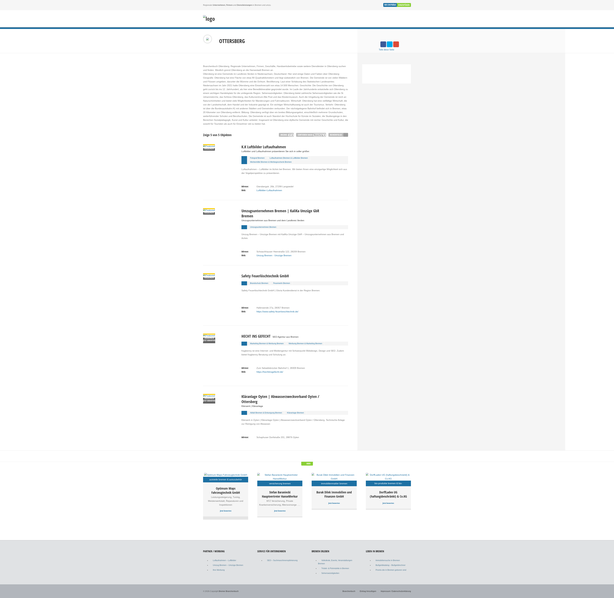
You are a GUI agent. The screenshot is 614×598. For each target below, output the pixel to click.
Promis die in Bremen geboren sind (391, 570)
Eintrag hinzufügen (368, 591)
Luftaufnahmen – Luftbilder (224, 560)
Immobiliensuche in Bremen (388, 560)
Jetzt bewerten (225, 510)
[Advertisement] (386, 118)
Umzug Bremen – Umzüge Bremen (228, 565)
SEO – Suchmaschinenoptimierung (282, 560)
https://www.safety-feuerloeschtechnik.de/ (277, 311)
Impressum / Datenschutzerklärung (396, 591)
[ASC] (345, 135)
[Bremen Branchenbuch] (209, 18)
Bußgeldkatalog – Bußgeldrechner (390, 565)
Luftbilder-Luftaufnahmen (269, 190)
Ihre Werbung (219, 570)
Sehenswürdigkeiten (330, 573)
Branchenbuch (348, 591)
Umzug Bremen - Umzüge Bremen (273, 255)
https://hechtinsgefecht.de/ (269, 372)
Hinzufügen (404, 4)
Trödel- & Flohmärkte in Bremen (335, 568)
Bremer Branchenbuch (229, 591)
